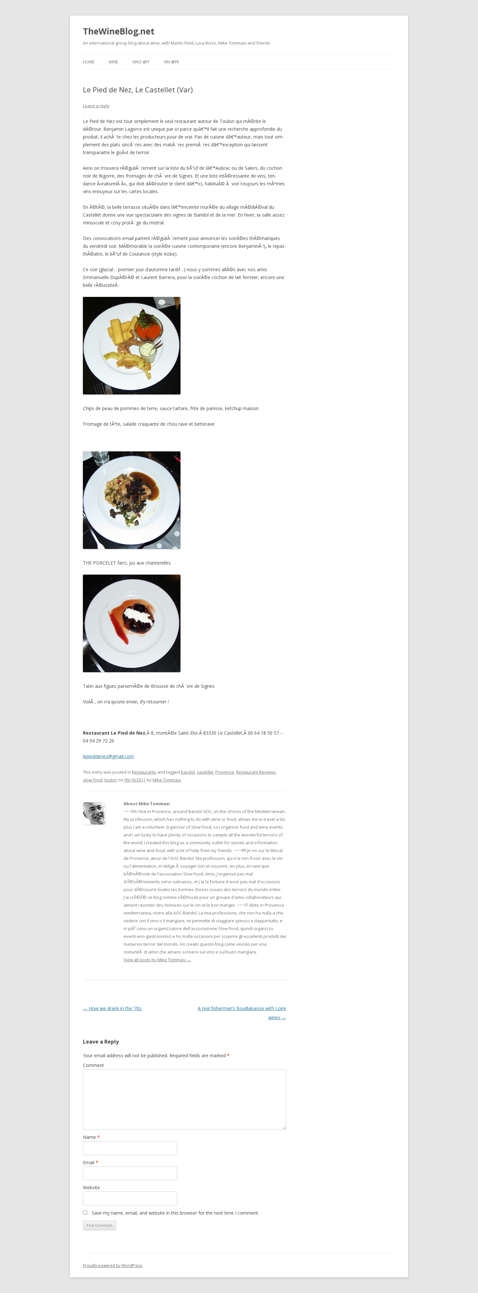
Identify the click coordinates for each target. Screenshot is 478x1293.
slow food (92, 780)
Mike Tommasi (167, 780)
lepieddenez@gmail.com (108, 756)
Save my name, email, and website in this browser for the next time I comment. (175, 1213)
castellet (205, 772)
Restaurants (144, 772)
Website (91, 1187)
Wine (113, 62)
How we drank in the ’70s (112, 1008)
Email (90, 1162)
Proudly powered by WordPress (112, 1265)
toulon (110, 780)
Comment (93, 1065)
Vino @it (141, 62)
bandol (188, 772)
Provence (224, 772)
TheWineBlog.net (118, 31)
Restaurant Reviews (256, 772)
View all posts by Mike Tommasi (157, 960)
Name (91, 1137)
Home (88, 62)
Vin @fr (171, 62)
